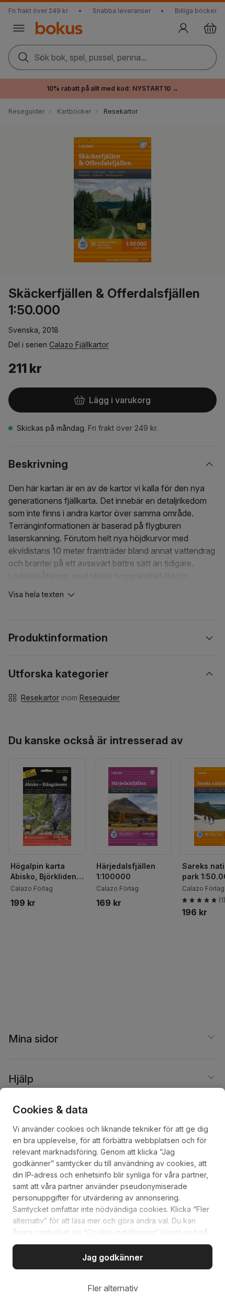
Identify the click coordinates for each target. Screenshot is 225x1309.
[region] (112, 1198)
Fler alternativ (112, 1288)
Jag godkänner (112, 1257)
